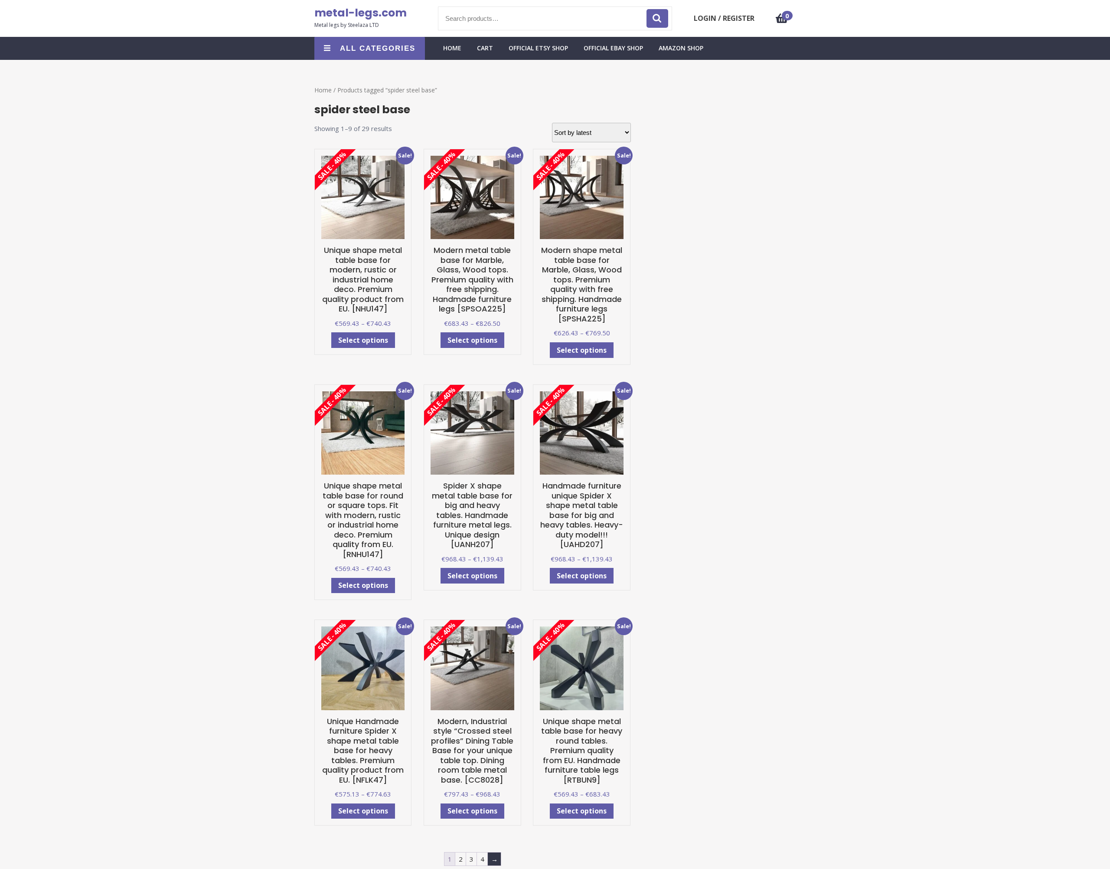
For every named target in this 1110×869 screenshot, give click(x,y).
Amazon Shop (681, 48)
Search (657, 18)
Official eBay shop (613, 48)
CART (485, 48)
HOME (452, 48)
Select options (363, 340)
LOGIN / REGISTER (724, 18)
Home (323, 90)
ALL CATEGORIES (377, 48)
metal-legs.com (360, 12)
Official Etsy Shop (538, 48)
